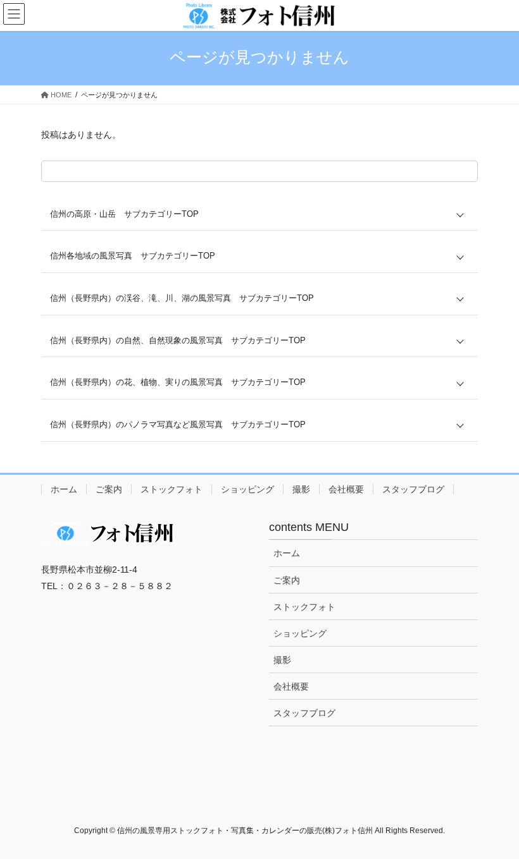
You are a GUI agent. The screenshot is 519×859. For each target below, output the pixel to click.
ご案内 (109, 489)
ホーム (64, 489)
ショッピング (247, 489)
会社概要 (346, 489)
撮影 (301, 489)
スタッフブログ (413, 489)
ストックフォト (172, 489)
